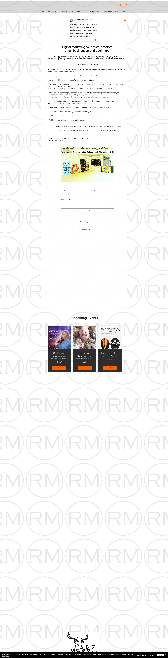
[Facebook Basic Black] (80, 222)
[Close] (166, 655)
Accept (160, 655)
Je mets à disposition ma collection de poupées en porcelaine (84, 354)
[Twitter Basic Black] (88, 222)
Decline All (152, 655)
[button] (125, 20)
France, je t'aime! (110, 353)
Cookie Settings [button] (141, 655)
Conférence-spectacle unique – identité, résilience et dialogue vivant (59, 354)
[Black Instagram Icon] (82, 222)
